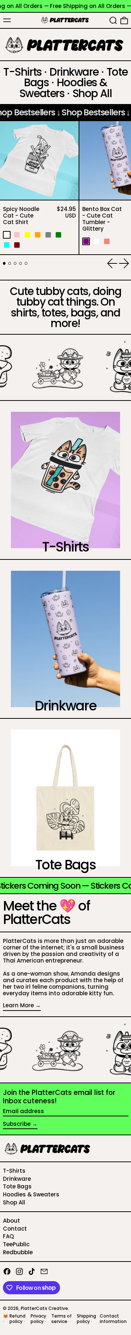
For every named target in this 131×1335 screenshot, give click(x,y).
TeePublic (16, 1244)
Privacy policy (38, 1318)
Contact (15, 1228)
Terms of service (61, 1318)
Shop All (14, 1202)
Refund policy (17, 1318)
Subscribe (17, 1124)
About (11, 1220)
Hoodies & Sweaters (31, 1194)
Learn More (18, 1005)
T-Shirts (14, 1171)
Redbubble (18, 1252)
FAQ (8, 1236)
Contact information (113, 1318)
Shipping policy (86, 1318)
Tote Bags (17, 1186)
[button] (113, 20)
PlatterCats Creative (44, 1308)
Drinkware (17, 1179)
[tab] (4, 263)
